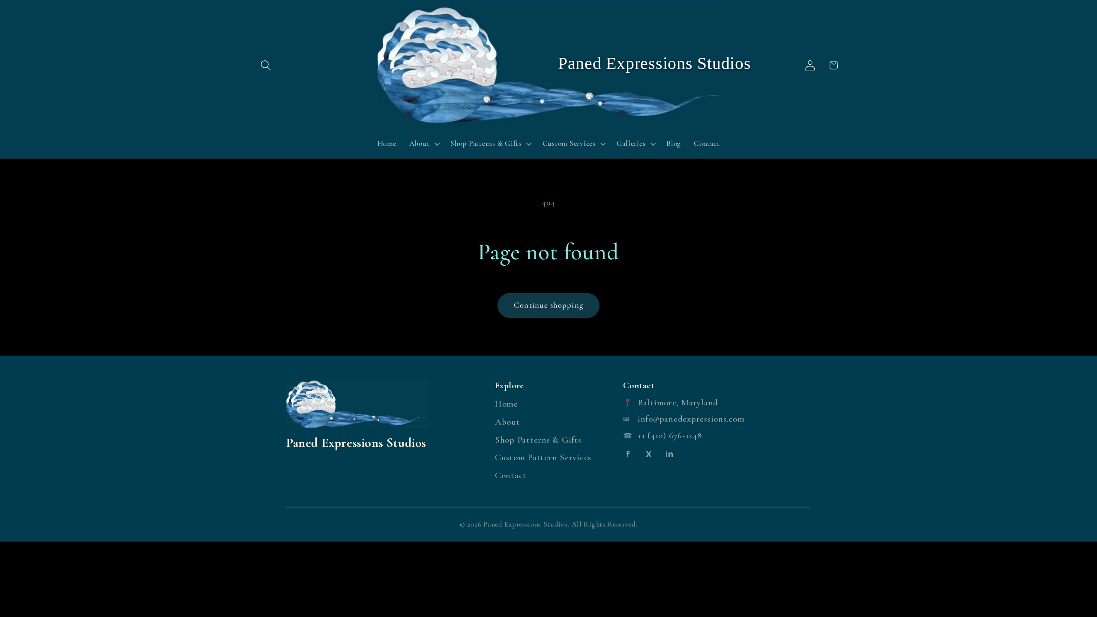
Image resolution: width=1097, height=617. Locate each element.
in (669, 454)
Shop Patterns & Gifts (538, 439)
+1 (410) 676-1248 (670, 435)
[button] (266, 65)
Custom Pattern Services (543, 457)
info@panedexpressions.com (691, 418)
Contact (511, 475)
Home (506, 403)
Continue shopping (548, 305)
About (507, 421)
